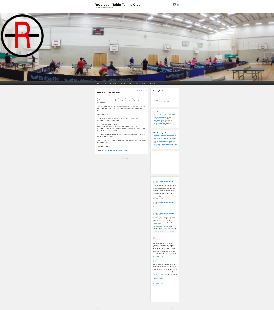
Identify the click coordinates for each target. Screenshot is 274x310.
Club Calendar (113, 83)
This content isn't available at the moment (162, 226)
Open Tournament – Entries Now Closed (162, 124)
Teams (136, 83)
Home (98, 83)
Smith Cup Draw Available (159, 120)
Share (162, 198)
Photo (156, 206)
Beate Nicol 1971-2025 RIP (159, 117)
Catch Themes (176, 307)
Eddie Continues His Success (160, 118)
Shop (130, 83)
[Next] (174, 94)
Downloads (152, 83)
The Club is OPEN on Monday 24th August (162, 114)
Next (145, 90)
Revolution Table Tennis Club (117, 4)
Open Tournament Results (159, 121)
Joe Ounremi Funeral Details (160, 123)
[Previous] (155, 94)
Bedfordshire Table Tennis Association (165, 181)
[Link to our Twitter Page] (178, 4)
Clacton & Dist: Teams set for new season (162, 135)
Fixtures (144, 83)
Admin (111, 95)
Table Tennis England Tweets (161, 133)
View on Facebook (156, 198)
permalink (126, 150)
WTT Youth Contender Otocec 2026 (161, 141)
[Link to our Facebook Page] (174, 4)
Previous (139, 90)
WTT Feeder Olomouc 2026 (159, 142)
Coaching (123, 83)
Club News (110, 150)
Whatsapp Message (158, 278)
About (104, 83)
